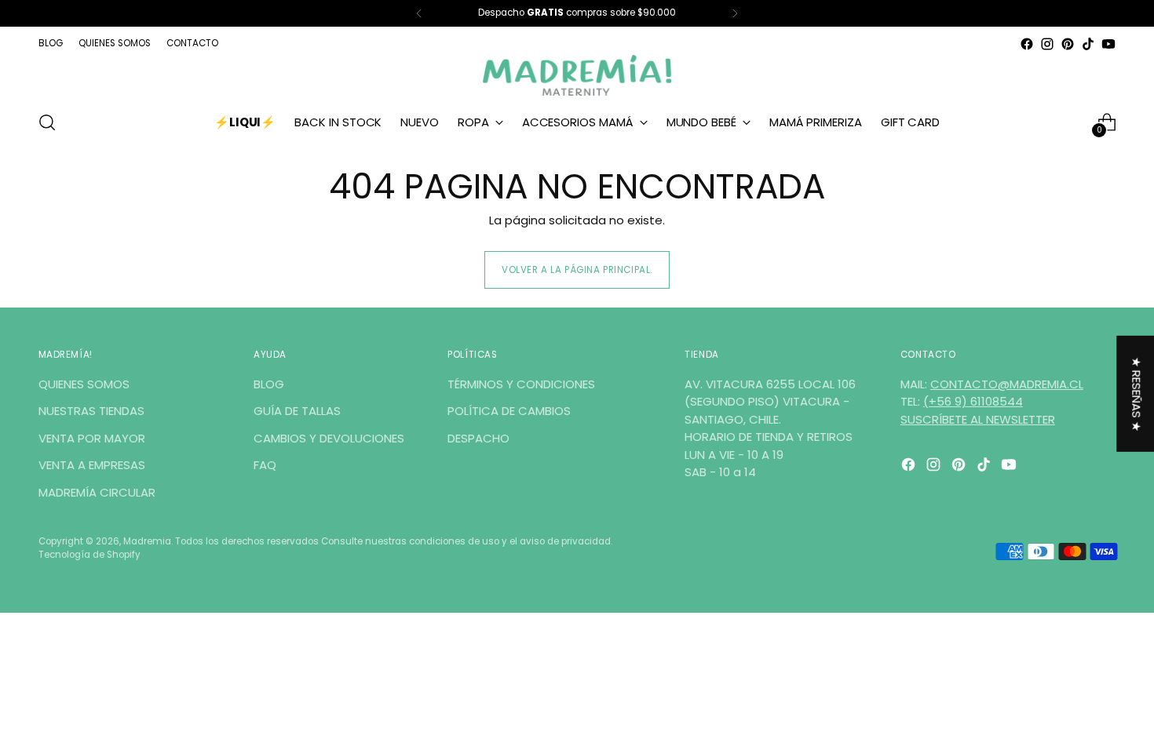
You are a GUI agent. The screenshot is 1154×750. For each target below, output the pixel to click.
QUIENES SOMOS (84, 384)
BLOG (269, 384)
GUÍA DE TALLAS (297, 410)
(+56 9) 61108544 (973, 401)
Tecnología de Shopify (89, 554)
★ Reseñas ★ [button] (1136, 394)
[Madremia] (577, 75)
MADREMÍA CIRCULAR (96, 492)
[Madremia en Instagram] (1047, 44)
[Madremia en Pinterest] (1068, 44)
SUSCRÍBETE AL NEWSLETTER (977, 419)
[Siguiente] (735, 13)
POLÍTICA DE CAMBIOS (509, 410)
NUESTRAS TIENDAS (91, 410)
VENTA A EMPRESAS (91, 465)
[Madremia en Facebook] (1027, 44)
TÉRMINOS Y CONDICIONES (521, 384)
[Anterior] (419, 13)
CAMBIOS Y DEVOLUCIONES (329, 438)
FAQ (265, 465)
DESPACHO (478, 438)
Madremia (147, 541)
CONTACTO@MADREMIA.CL (1006, 384)
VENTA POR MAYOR (91, 438)
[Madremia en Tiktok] (1088, 44)
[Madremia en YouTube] (1108, 44)
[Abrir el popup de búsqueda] (47, 122)
